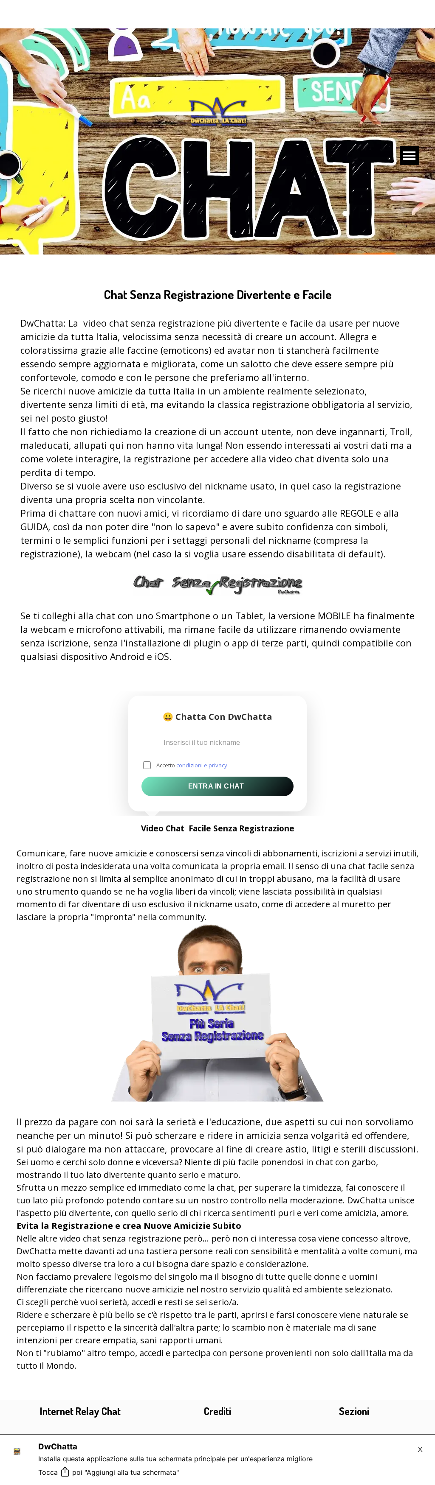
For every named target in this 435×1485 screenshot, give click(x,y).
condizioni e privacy (201, 765)
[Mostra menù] (409, 155)
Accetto (191, 765)
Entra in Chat (216, 786)
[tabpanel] (217, 467)
